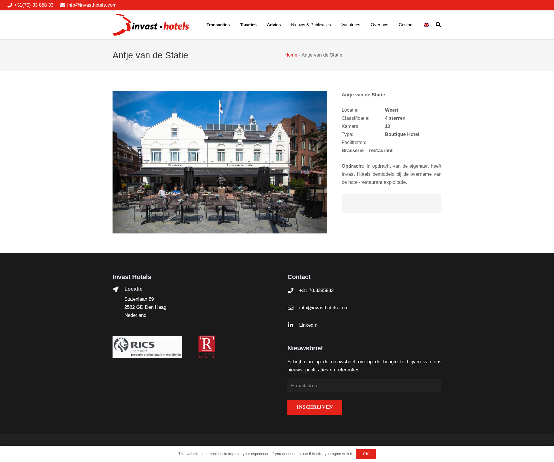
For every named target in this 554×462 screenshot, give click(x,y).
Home (291, 55)
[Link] (151, 25)
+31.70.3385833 (316, 290)
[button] (438, 25)
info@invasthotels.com (324, 308)
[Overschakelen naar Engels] (427, 24)
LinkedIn (308, 325)
